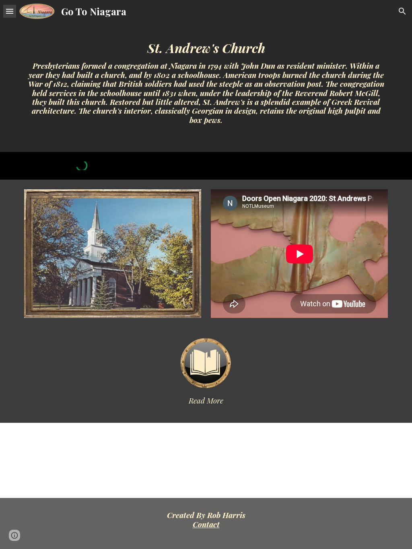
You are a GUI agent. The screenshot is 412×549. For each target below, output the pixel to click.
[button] (9, 11)
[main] (206, 76)
